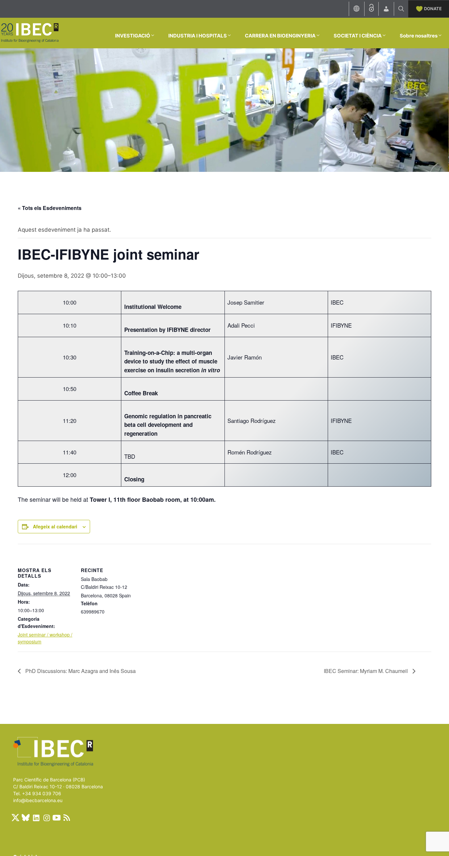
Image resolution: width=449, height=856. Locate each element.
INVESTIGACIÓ (132, 36)
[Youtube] (56, 817)
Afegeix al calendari (55, 526)
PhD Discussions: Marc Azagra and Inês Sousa (80, 671)
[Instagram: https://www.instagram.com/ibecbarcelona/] (46, 817)
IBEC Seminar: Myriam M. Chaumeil (366, 671)
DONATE (433, 8)
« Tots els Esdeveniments (50, 208)
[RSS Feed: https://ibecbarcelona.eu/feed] (67, 817)
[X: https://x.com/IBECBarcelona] (15, 817)
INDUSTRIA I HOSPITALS (197, 36)
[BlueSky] (26, 817)
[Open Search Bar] (401, 9)
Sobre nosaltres (418, 36)
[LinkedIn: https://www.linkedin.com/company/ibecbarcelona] (36, 817)
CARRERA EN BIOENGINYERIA (280, 36)
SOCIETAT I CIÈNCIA (358, 36)
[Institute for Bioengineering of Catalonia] (29, 32)
